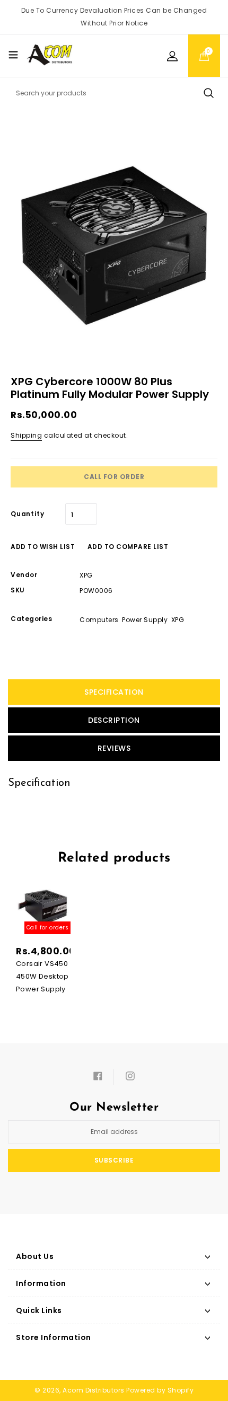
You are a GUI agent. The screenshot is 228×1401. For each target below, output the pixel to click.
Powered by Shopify (160, 1390)
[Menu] (13, 54)
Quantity (27, 513)
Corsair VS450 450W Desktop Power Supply (42, 976)
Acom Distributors (94, 1390)
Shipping (26, 435)
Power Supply (145, 619)
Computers (99, 619)
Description (114, 720)
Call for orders (48, 928)
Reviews (114, 748)
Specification (114, 692)
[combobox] (114, 93)
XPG (178, 619)
